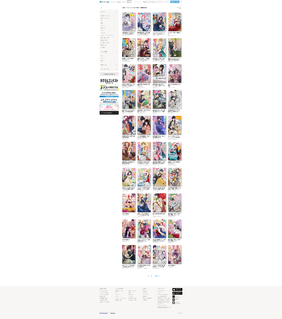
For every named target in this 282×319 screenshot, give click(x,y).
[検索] (144, 2)
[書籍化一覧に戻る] (101, 8)
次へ (156, 276)
